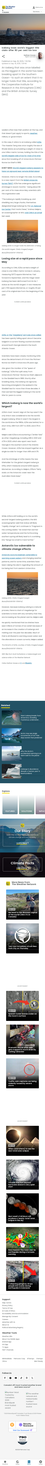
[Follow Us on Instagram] (10, 1378)
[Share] (3, 56)
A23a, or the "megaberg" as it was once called (21, 335)
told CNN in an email (33, 212)
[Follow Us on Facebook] (5, 1378)
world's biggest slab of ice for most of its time (21, 155)
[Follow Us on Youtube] (16, 1378)
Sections (36, 12)
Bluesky (28, 663)
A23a (39, 142)
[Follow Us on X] (32, 1378)
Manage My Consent (10, 1316)
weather (33, 133)
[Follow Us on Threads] (26, 1378)
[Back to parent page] (5, 10)
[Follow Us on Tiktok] (21, 1378)
